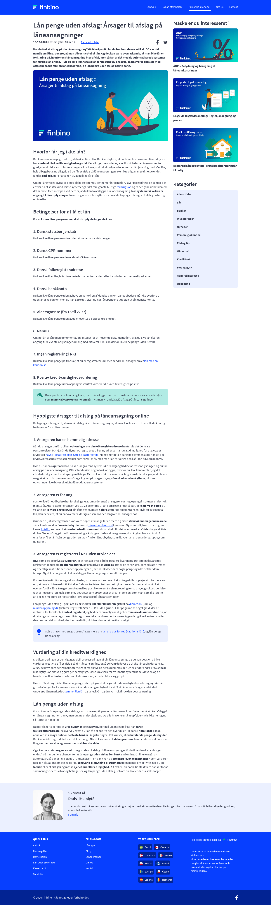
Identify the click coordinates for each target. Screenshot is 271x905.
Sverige (148, 871)
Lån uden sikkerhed (44, 862)
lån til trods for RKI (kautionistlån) (123, 631)
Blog (88, 851)
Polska (148, 863)
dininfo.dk (135, 604)
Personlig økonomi (199, 6)
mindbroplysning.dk (45, 608)
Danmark (149, 855)
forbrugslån (123, 187)
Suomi (165, 863)
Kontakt (233, 6)
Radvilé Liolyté (90, 42)
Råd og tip (183, 243)
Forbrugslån (40, 851)
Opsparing (183, 283)
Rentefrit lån (40, 856)
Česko (165, 871)
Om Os (219, 6)
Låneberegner (93, 856)
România (167, 879)
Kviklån (37, 845)
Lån (179, 202)
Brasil (147, 847)
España (148, 879)
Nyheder (182, 227)
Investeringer (185, 218)
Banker (181, 210)
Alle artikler (184, 194)
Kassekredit (39, 868)
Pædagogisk (184, 267)
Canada (164, 847)
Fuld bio (73, 814)
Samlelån (38, 874)
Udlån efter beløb (172, 6)
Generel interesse (188, 275)
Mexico (168, 855)
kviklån (45, 529)
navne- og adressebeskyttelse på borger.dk (71, 454)
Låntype (151, 6)
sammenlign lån (74, 691)
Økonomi (183, 251)
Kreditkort (183, 259)
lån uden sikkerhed (100, 525)
